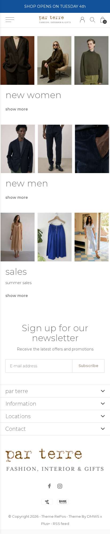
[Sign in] (82, 20)
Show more (16, 109)
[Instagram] (59, 486)
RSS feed (61, 523)
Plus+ (45, 523)
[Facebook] (49, 486)
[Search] (92, 20)
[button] (9, 20)
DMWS (93, 516)
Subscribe (88, 365)
